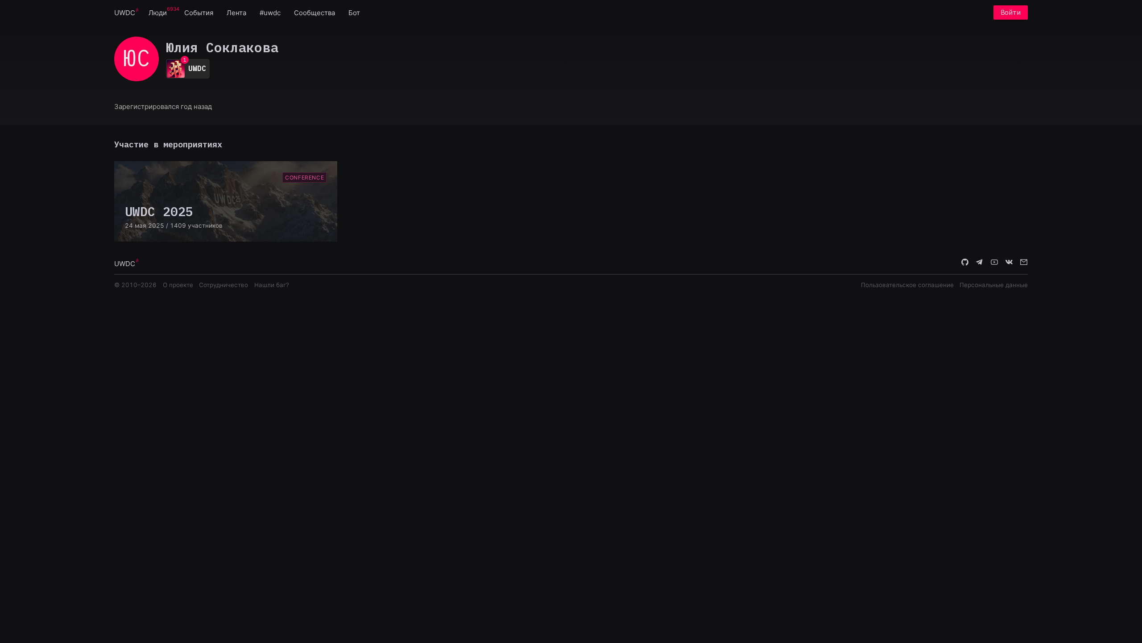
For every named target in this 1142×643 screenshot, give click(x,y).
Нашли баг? (271, 284)
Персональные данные (994, 284)
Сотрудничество (223, 284)
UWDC (124, 12)
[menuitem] (124, 12)
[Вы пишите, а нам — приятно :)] (1024, 263)
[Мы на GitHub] (965, 263)
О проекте (178, 284)
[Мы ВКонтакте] (1009, 263)
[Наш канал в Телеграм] (980, 263)
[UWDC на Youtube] (994, 263)
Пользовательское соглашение (907, 284)
